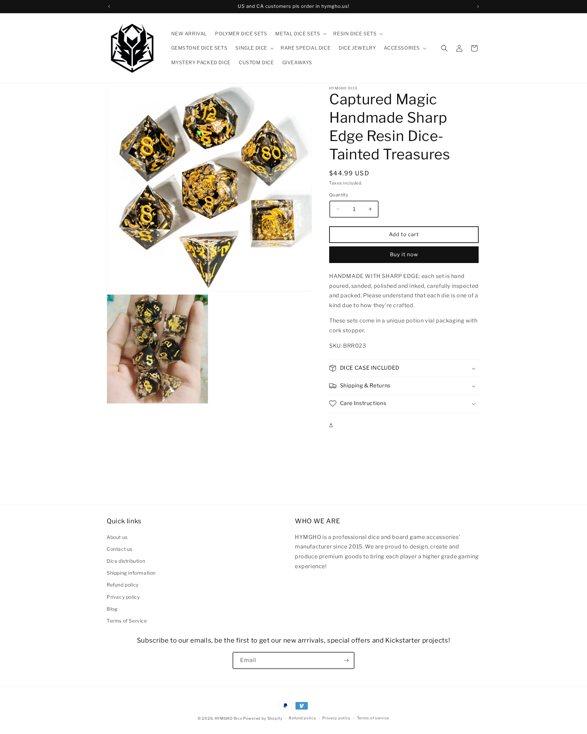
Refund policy (123, 585)
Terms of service (373, 718)
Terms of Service (127, 620)
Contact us (119, 549)
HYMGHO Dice (229, 718)
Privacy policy (123, 596)
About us (117, 537)
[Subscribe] (346, 660)
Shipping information (131, 572)
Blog (112, 608)
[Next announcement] (477, 6)
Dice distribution (126, 560)
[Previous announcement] (109, 6)
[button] (300, 34)
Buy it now (404, 254)
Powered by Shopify (263, 718)
